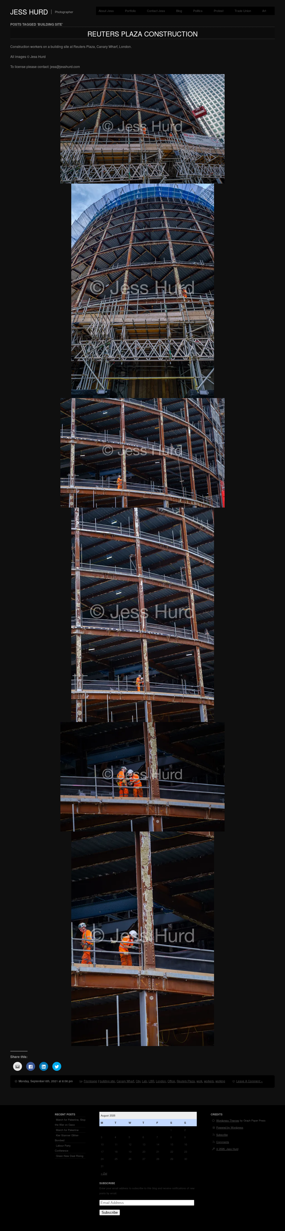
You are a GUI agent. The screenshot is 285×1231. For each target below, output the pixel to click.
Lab (144, 1081)
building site (107, 1081)
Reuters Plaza (186, 1081)
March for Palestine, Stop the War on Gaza (70, 1122)
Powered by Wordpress (229, 1127)
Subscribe (110, 1212)
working (220, 1081)
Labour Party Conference (63, 1148)
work (199, 1081)
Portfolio (130, 10)
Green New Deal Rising (69, 1156)
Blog (179, 10)
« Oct (104, 1173)
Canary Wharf (125, 1081)
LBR (151, 1081)
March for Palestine (67, 1130)
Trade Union (243, 10)
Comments (222, 1142)
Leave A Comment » (249, 1081)
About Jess (106, 10)
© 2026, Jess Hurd (227, 1149)
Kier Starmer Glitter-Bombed (67, 1137)
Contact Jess (156, 10)
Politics (198, 10)
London (161, 1081)
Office (171, 1081)
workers (209, 1081)
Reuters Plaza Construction (142, 33)
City (138, 1081)
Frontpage (90, 1081)
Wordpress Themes (227, 1120)
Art (264, 10)
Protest (218, 10)
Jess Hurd (29, 11)
